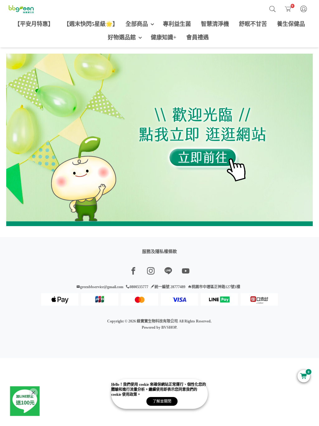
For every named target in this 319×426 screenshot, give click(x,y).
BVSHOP (168, 327)
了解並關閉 (162, 401)
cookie (144, 384)
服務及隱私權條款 (159, 251)
